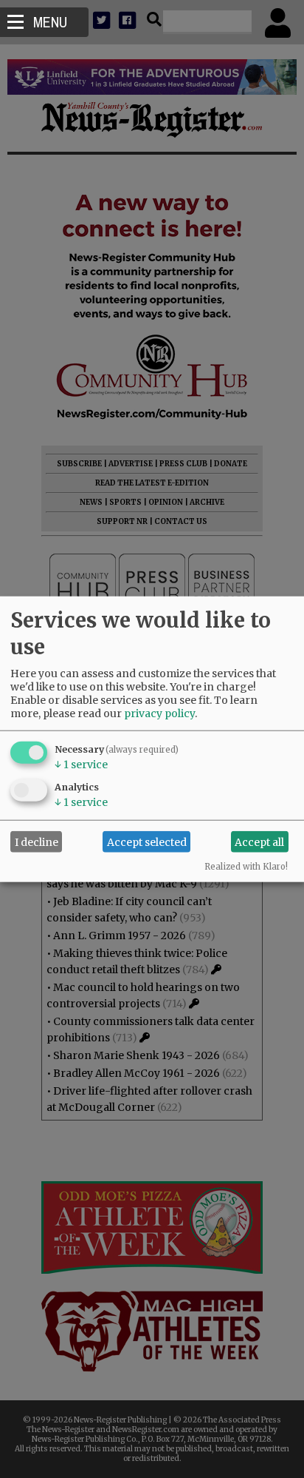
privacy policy (159, 713)
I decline (36, 841)
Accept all (259, 841)
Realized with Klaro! (246, 866)
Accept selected (147, 841)
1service (81, 764)
